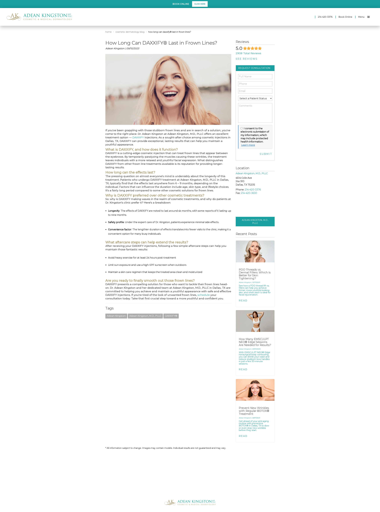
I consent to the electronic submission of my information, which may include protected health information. (255, 135)
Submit (266, 154)
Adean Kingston (116, 315)
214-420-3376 (325, 17)
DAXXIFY (138, 137)
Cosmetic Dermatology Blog (129, 32)
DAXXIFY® (171, 315)
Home (108, 32)
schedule (204, 294)
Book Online (345, 17)
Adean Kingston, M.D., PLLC (145, 315)
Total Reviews (248, 53)
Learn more (248, 145)
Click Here (199, 4)
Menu (361, 17)
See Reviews (247, 58)
